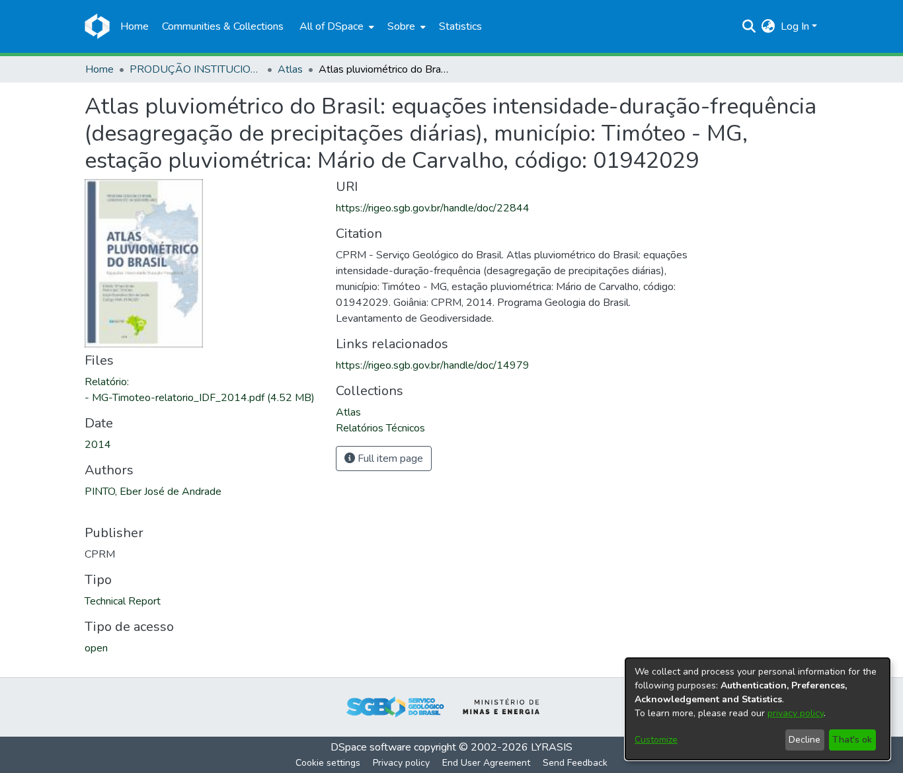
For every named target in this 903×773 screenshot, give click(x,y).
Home (99, 69)
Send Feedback (575, 762)
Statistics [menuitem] (460, 26)
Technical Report (123, 601)
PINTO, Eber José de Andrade (153, 491)
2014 (98, 444)
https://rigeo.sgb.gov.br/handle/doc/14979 (433, 365)
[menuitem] (335, 26)
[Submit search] (749, 26)
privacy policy (795, 713)
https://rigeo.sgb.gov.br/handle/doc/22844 (433, 208)
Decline (804, 739)
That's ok (852, 739)
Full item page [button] (389, 458)
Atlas (290, 69)
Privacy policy (401, 762)
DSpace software (371, 747)
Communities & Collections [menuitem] (223, 26)
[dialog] (757, 709)
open (96, 648)
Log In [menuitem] (795, 26)
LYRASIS (551, 747)
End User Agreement (486, 762)
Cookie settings (327, 762)
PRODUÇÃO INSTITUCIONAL (196, 69)
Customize (656, 739)
